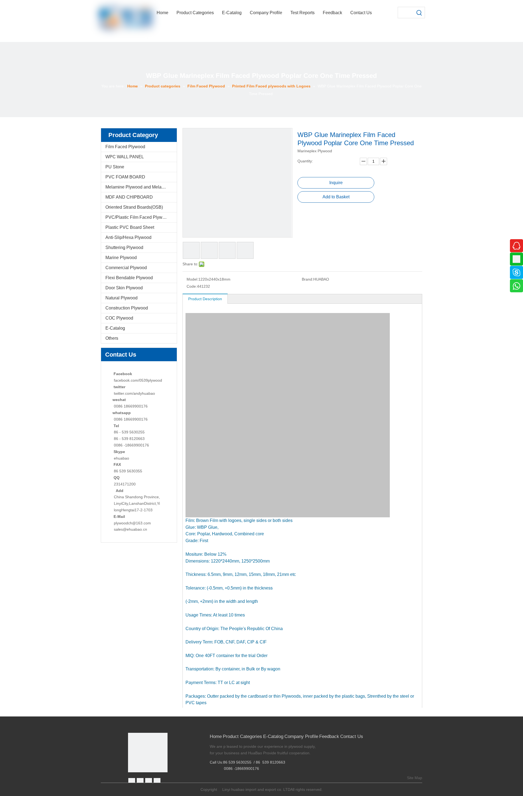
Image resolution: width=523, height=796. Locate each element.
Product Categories (242, 736)
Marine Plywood (121, 257)
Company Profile (301, 736)
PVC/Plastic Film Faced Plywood (137, 217)
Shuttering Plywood (124, 247)
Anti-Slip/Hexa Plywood (128, 237)
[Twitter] (148, 781)
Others (111, 338)
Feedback (329, 736)
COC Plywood (119, 318)
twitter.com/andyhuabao (134, 393)
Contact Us (351, 736)
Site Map (414, 778)
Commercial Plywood (126, 267)
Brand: (307, 279)
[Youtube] (157, 781)
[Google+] (140, 781)
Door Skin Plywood (124, 287)
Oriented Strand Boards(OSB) (134, 207)
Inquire (336, 182)
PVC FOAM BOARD (125, 177)
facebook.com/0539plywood (138, 380)
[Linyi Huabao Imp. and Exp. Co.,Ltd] (148, 752)
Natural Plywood (121, 298)
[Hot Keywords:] (419, 12)
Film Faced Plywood (125, 146)
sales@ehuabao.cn (130, 529)
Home (216, 736)
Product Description (205, 299)
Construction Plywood (126, 308)
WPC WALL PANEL (124, 156)
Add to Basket (336, 197)
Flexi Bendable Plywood (129, 277)
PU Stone (114, 167)
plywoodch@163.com (132, 523)
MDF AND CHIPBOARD (129, 197)
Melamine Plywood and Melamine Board (141, 187)
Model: (192, 279)
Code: (192, 286)
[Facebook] (131, 781)
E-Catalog (115, 328)
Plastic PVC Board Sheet (129, 227)
